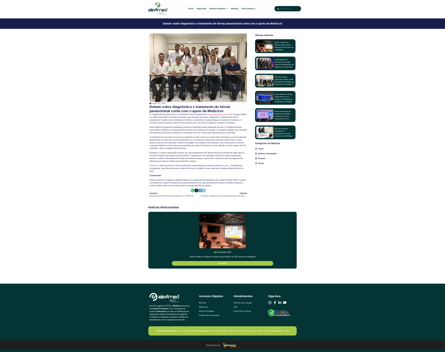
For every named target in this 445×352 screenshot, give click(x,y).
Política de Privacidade (209, 315)
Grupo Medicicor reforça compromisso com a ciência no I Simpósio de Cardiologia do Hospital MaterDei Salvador (283, 99)
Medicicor (155, 165)
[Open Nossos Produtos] (227, 8)
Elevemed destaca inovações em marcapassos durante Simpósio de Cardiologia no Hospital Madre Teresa (284, 133)
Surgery (226, 165)
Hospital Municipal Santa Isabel (220, 114)
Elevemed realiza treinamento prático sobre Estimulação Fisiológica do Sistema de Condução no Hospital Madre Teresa (284, 82)
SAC (236, 307)
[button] (193, 190)
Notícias (202, 303)
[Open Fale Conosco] (256, 8)
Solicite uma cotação (243, 303)
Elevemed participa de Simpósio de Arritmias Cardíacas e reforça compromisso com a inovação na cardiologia (283, 116)
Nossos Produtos (206, 311)
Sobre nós (203, 307)
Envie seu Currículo (242, 311)
